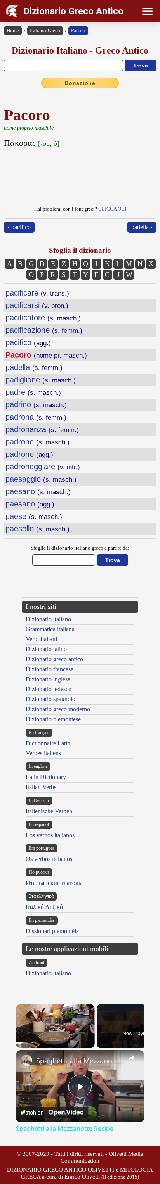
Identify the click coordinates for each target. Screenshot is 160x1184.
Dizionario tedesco (48, 689)
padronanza (42, 429)
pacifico (28, 342)
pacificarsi (36, 305)
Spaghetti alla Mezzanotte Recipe (80, 1060)
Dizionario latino (46, 649)
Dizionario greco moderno (58, 709)
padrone (37, 441)
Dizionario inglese (48, 679)
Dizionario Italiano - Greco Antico (80, 50)
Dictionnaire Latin (48, 743)
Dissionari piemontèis (52, 931)
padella (34, 367)
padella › (141, 227)
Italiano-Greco (45, 30)
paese (33, 516)
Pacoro (78, 30)
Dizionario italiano (48, 619)
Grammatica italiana (50, 629)
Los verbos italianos (50, 835)
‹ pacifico (19, 227)
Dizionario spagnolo (50, 699)
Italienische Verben (49, 811)
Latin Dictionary (46, 777)
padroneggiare (42, 466)
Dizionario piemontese (53, 719)
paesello (37, 528)
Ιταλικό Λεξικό (44, 907)
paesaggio (41, 479)
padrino (36, 404)
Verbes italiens (43, 753)
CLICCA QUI (112, 209)
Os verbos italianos (49, 859)
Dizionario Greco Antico (73, 11)
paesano (38, 491)
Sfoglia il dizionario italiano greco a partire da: (80, 548)
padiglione (40, 379)
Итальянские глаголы (54, 883)
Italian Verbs (41, 787)
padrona (35, 417)
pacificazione (43, 330)
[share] (131, 1058)
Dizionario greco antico (54, 659)
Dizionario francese (49, 669)
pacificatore (43, 317)
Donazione (80, 83)
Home (13, 30)
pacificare (37, 293)
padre (33, 392)
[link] (26, 1060)
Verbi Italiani (41, 639)
